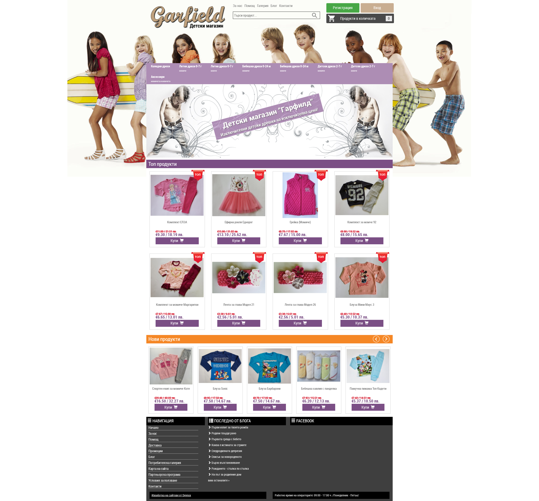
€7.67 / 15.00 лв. (293, 235)
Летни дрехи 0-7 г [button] (190, 68)
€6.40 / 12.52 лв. (350, 314)
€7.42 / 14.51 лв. (361, 398)
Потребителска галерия (164, 462)
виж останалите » (218, 480)
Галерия (262, 5)
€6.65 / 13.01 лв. (169, 317)
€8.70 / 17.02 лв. (288, 231)
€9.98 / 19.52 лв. (350, 231)
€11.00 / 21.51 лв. (166, 231)
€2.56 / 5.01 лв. (230, 317)
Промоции (155, 451)
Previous (376, 339)
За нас (237, 5)
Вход (377, 7)
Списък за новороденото (226, 457)
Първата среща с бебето (226, 439)
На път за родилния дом (226, 474)
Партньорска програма (164, 474)
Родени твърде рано (223, 433)
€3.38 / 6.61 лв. (226, 314)
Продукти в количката (365, 18)
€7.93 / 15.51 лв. (312, 398)
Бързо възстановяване (225, 463)
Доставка (154, 445)
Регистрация (343, 7)
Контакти (285, 5)
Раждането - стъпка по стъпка (230, 468)
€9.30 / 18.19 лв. (169, 235)
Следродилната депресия (226, 451)
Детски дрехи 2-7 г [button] (330, 68)
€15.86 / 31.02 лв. (227, 231)
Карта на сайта (158, 468)
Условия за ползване (162, 480)
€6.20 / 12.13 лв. (316, 401)
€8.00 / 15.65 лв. (354, 235)
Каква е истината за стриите (228, 445)
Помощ (249, 5)
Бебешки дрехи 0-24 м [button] (256, 68)
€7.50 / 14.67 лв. (218, 401)
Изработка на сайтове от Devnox (171, 495)
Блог (274, 5)
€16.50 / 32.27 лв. (169, 401)
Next (386, 339)
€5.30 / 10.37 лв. (354, 317)
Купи (175, 240)
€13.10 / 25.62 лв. (232, 235)
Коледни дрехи (160, 66)
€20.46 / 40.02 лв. (165, 398)
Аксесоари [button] (160, 78)
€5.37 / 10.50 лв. (365, 401)
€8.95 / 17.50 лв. (213, 398)
